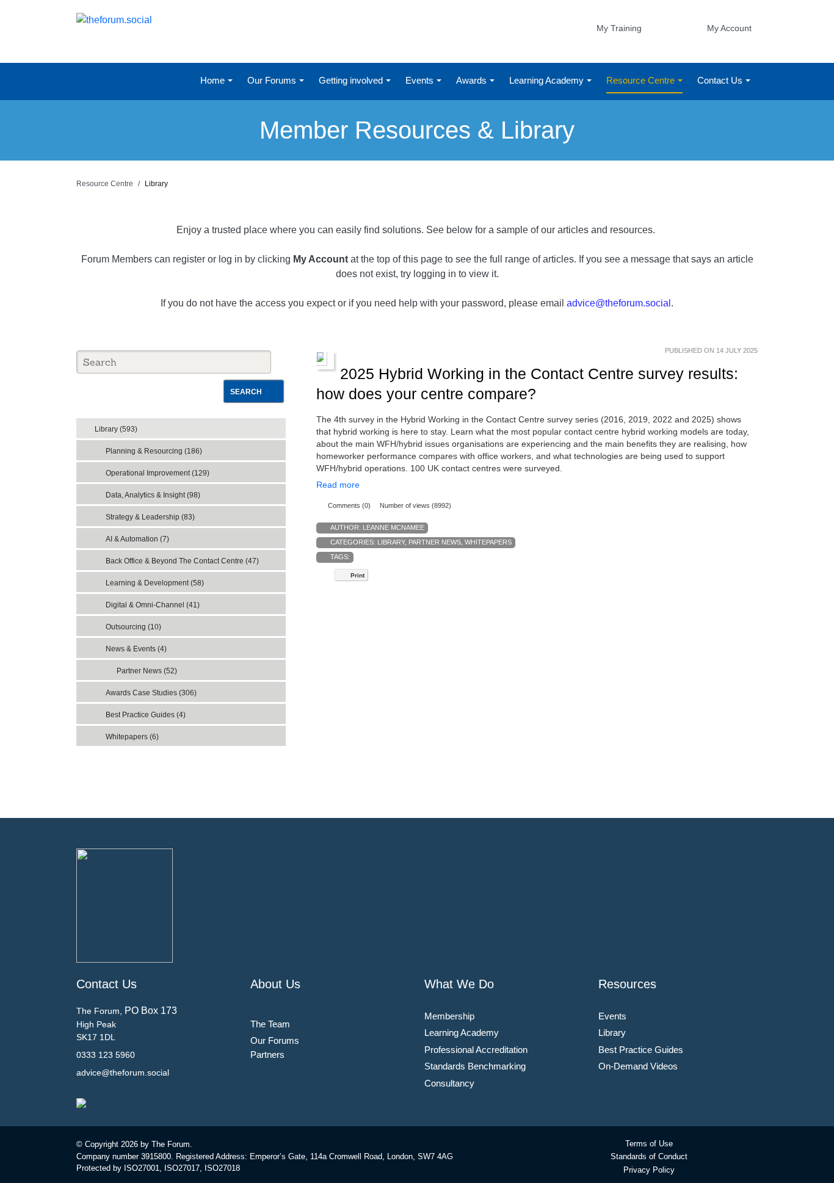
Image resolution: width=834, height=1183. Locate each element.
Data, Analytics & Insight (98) (153, 495)
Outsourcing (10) (133, 627)
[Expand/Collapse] (267, 425)
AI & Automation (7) (137, 539)
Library (391, 542)
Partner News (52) (147, 671)
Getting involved (352, 80)
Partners (267, 1054)
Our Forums (273, 80)
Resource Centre (641, 80)
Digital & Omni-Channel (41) (153, 605)
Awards (472, 80)
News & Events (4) (136, 649)
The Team (270, 1024)
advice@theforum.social (619, 303)
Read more (338, 485)
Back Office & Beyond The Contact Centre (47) (182, 561)
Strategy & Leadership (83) (150, 517)
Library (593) (116, 429)
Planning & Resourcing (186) (154, 451)
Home (213, 80)
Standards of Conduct (649, 1156)
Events (420, 80)
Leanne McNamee (393, 527)
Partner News (434, 542)
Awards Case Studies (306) (151, 693)
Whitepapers (488, 542)
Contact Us (721, 80)
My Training (619, 28)
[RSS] (279, 425)
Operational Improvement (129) (157, 473)
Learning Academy (547, 80)
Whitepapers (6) (132, 737)
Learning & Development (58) (155, 583)
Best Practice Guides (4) (146, 715)
